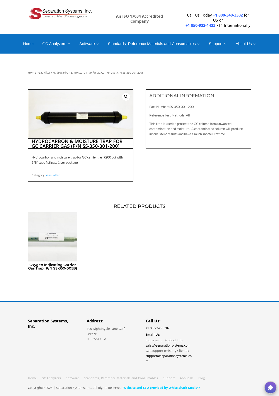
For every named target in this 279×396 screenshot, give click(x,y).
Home (28, 44)
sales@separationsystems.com (168, 345)
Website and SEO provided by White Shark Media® (161, 388)
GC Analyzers (54, 44)
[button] (126, 97)
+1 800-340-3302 (228, 15)
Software (87, 44)
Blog (201, 378)
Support (216, 44)
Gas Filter (44, 72)
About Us (244, 44)
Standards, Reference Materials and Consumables (152, 44)
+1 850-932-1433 (200, 25)
